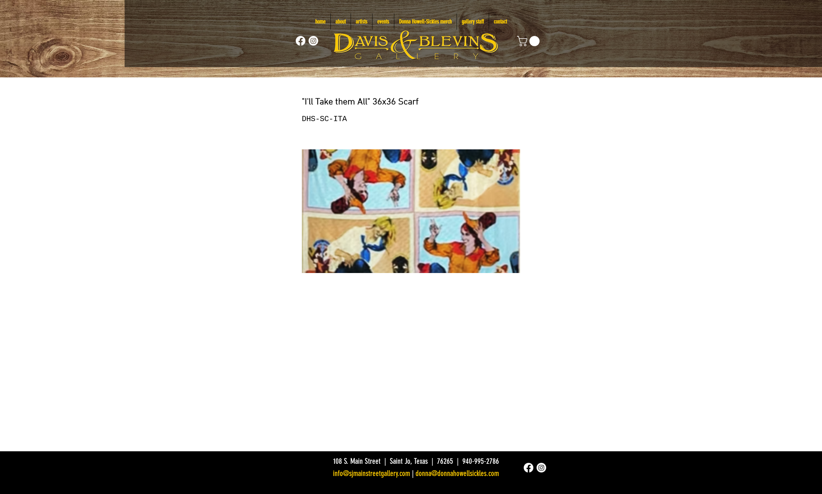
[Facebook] (300, 41)
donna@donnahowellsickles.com (457, 473)
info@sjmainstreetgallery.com (371, 473)
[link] (529, 41)
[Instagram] (313, 41)
